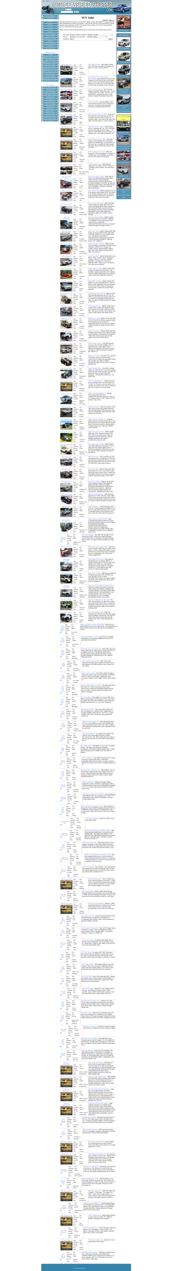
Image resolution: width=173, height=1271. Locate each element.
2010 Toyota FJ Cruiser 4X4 (89, 928)
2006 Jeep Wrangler (63, 538)
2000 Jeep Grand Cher (62, 1042)
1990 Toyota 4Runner (63, 737)
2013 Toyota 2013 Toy (66, 77)
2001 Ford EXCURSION (66, 586)
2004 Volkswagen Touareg (96, 444)
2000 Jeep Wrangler (66, 331)
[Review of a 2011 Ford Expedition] (123, 42)
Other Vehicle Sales (50, 48)
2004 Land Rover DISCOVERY (97, 519)
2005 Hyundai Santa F (63, 1121)
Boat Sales (50, 22)
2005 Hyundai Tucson (50, 94)
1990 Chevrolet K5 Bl (66, 127)
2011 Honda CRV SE (63, 920)
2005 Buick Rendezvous (90, 1228)
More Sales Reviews (50, 120)
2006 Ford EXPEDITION (64, 834)
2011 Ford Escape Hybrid (123, 62)
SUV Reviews (50, 85)
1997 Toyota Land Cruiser (96, 203)
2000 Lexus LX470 (66, 318)
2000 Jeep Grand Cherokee (89, 1038)
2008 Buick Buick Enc (62, 1004)
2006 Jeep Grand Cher (66, 547)
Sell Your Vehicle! (50, 16)
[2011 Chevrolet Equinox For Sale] (123, 156)
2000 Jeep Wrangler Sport (95, 612)
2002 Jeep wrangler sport (95, 1240)
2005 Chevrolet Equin (63, 725)
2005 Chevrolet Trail (66, 394)
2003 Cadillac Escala (63, 665)
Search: (59, 12)
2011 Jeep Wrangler (63, 992)
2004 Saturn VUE (50, 90)
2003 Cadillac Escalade (88, 673)
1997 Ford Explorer (50, 101)
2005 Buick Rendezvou (64, 1231)
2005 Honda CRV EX (62, 713)
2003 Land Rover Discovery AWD (91, 685)
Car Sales (50, 27)
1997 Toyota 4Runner (66, 600)
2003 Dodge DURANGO (66, 560)
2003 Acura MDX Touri (66, 177)
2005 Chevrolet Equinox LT (91, 721)
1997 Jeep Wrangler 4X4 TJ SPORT (93, 794)
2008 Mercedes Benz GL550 (123, 107)
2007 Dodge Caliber (63, 968)
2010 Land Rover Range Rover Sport (92, 806)
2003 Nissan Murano (66, 164)
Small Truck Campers (50, 64)
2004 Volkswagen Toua (66, 444)
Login (43, 1)
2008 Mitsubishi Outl (66, 1154)
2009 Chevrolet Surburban (96, 903)
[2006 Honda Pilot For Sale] (123, 170)
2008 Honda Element (50, 92)
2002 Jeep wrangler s (66, 1240)
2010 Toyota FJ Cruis (63, 932)
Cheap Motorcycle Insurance (50, 62)
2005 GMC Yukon (66, 231)
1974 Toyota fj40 (62, 980)
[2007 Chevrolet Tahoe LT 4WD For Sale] (123, 183)
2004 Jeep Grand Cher (66, 432)
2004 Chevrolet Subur (66, 494)
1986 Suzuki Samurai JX (89, 842)
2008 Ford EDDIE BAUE (62, 628)
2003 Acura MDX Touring (96, 176)
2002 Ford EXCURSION (66, 218)
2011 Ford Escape (123, 76)
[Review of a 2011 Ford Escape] (123, 69)
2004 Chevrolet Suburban (95, 494)
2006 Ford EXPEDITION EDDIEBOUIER (97, 830)
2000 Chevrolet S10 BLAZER (97, 1077)
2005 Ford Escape (66, 457)
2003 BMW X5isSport (66, 281)
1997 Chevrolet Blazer (92, 818)
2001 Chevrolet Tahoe (66, 381)
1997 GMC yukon (62, 956)
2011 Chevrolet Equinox (95, 89)
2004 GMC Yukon (62, 1017)
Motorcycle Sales (50, 36)
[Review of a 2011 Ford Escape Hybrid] (123, 56)
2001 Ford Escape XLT (66, 139)
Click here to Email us (86, 1266)
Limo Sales (50, 31)
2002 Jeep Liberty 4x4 (94, 1191)
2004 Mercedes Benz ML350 (96, 293)
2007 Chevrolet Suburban (90, 1129)
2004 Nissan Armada (66, 573)
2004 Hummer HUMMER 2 (64, 1207)
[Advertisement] (81, 15)
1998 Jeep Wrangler (63, 785)
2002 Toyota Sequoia (66, 481)
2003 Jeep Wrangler (63, 870)
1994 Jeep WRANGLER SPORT (98, 1103)
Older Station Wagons (50, 66)
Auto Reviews (50, 18)
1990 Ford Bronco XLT (63, 1182)
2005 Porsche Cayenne (66, 343)
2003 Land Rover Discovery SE (90, 770)
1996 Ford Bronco (66, 506)
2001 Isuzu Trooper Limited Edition (124, 91)
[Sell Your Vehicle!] (124, 22)
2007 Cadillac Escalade (50, 87)
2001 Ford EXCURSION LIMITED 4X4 (101, 585)
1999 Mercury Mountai (63, 1256)
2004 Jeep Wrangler (63, 895)
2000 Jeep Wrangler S (66, 612)
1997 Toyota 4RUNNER (66, 1063)
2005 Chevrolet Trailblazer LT (97, 393)
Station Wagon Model (50, 59)
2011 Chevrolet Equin (66, 89)
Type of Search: (61, 9)
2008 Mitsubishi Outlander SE (97, 1154)
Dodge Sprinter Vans (50, 73)
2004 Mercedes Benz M (66, 293)
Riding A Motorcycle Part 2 (50, 69)
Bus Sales (50, 24)
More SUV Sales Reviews (123, 111)
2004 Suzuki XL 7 (50, 111)
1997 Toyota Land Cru (66, 204)
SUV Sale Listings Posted (124, 117)
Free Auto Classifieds (50, 76)
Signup (48, 1)
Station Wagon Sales (50, 43)
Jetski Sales (50, 29)
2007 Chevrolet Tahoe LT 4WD (97, 114)
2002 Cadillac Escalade (95, 268)
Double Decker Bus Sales (50, 78)
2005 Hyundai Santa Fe (89, 1117)
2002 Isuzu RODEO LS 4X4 (89, 637)
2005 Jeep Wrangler (63, 1054)
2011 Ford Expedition (123, 48)
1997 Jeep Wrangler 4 (63, 798)
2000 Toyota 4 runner (64, 1030)
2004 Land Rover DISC (66, 520)
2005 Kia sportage (66, 407)
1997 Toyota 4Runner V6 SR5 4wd (98, 600)
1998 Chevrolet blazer (94, 879)
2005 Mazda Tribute (66, 64)
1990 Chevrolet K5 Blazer (96, 127)
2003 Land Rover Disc (62, 689)
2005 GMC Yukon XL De (62, 653)
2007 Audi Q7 (50, 108)
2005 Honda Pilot (66, 469)
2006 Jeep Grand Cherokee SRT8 (98, 547)
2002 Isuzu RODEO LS (62, 640)
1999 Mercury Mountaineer (90, 1252)
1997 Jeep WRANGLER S (66, 1090)
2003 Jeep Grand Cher (66, 244)
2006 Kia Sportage (50, 113)
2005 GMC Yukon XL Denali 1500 (91, 649)
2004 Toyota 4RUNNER (64, 1170)
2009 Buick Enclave (50, 115)
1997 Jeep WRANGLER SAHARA (99, 1089)
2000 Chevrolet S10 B (66, 1077)
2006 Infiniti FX (50, 97)
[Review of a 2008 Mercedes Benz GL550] (123, 99)
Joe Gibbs (50, 55)
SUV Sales (50, 41)
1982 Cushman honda (66, 1215)
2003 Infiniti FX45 (66, 191)
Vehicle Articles (50, 52)
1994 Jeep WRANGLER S (66, 1104)
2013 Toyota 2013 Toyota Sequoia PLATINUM (123, 147)
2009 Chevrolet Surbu (66, 903)
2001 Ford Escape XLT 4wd (96, 151)
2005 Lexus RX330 (66, 356)
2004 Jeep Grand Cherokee (96, 432)
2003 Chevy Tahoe (50, 104)
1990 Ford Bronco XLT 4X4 (90, 1178)
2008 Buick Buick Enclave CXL (90, 1000)
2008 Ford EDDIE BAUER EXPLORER (92, 624)
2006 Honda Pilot (66, 102)
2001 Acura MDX (62, 701)
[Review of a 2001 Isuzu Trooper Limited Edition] (123, 83)
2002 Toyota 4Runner (66, 1141)
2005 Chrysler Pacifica (50, 118)
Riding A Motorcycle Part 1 (50, 71)
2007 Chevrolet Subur (63, 1133)
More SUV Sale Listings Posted (123, 196)
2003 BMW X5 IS (62, 749)
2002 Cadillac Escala (66, 268)
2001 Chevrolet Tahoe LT (95, 381)
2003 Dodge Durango (66, 306)
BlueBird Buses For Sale (50, 80)
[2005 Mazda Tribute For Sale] (123, 126)
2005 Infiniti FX (50, 106)
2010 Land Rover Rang (62, 810)
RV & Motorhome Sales (50, 38)
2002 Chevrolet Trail (66, 419)
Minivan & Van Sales (50, 34)
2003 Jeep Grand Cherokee (96, 243)
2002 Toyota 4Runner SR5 (96, 1141)
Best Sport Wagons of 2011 (50, 57)
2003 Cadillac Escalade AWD (90, 661)
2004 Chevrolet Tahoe (66, 368)
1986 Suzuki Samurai (63, 846)
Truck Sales (50, 46)
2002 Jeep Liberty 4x (66, 1191)
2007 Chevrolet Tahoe (66, 114)
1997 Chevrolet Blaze (65, 822)
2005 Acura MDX (66, 256)
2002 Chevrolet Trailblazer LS (97, 419)
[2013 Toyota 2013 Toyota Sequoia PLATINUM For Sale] (123, 140)
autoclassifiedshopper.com (92, 1268)
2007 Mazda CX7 (50, 99)
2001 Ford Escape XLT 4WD (97, 139)
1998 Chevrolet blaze (66, 879)
